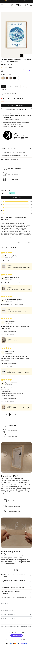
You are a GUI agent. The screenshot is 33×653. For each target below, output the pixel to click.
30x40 (24, 86)
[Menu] (2, 5)
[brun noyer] (6, 78)
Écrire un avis (16, 197)
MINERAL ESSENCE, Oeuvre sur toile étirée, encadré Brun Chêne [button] (18, 372)
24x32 (17, 86)
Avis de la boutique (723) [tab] (24, 242)
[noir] (14, 78)
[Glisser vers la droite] (30, 1)
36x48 (4, 90)
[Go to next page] (26, 414)
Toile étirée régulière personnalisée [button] (17, 341)
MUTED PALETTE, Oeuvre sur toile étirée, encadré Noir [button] (18, 289)
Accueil (4, 10)
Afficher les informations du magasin (13, 126)
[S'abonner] (31, 623)
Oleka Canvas (13, 648)
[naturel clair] (3, 78)
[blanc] (18, 78)
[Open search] (2, 247)
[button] (25, 5)
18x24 (10, 86)
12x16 (4, 86)
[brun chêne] (10, 78)
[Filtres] (6, 247)
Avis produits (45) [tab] (9, 242)
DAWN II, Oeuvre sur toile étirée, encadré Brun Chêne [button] (18, 267)
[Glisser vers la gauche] (2, 1)
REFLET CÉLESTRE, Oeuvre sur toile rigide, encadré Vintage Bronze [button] (18, 408)
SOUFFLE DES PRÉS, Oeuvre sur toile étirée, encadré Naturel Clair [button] (17, 311)
